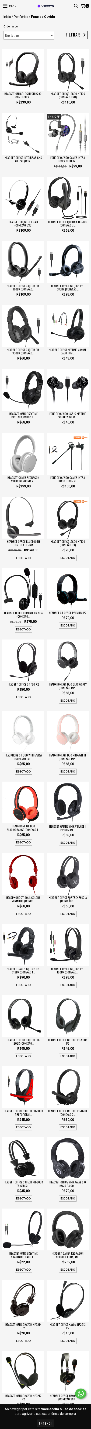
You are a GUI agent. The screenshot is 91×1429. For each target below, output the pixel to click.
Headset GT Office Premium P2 (68, 612)
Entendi (45, 1423)
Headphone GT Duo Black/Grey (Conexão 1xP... (68, 686)
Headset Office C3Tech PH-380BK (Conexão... (67, 287)
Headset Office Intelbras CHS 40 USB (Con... (23, 159)
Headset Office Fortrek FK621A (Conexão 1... (68, 899)
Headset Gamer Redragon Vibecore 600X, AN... (68, 1255)
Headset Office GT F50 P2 (23, 684)
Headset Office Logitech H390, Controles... (23, 95)
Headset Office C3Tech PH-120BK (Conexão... (67, 970)
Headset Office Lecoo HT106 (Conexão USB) (68, 95)
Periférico (21, 17)
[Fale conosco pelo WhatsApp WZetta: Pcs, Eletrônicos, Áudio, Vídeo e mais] (80, 1394)
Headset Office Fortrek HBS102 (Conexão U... (67, 223)
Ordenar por (11, 26)
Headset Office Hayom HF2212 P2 (23, 1397)
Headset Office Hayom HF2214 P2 (23, 1326)
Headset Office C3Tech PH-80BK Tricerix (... (23, 1183)
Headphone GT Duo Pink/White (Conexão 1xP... (67, 756)
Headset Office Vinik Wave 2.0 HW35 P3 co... (67, 1183)
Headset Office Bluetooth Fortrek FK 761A (23, 543)
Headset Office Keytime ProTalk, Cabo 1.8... (23, 415)
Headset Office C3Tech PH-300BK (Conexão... (23, 351)
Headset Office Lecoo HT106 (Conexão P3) (68, 543)
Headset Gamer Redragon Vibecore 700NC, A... (23, 479)
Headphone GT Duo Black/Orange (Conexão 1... (23, 827)
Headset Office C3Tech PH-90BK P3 (67, 1041)
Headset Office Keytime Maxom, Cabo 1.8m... (68, 351)
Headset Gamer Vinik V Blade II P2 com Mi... (67, 828)
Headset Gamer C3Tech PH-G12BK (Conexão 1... (23, 970)
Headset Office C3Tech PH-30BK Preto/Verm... (23, 1112)
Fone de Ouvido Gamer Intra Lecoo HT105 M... (67, 479)
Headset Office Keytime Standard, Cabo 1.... (23, 1255)
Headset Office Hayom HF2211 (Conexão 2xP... (67, 1397)
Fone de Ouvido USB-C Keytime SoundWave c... (67, 415)
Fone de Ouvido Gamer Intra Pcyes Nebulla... (67, 159)
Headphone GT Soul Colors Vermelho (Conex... (23, 899)
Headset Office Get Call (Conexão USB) (23, 223)
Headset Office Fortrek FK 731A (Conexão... (23, 614)
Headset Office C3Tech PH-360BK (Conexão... (23, 287)
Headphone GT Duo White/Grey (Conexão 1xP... (23, 756)
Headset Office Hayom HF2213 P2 (68, 1326)
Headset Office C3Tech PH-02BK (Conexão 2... (68, 1112)
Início (7, 17)
